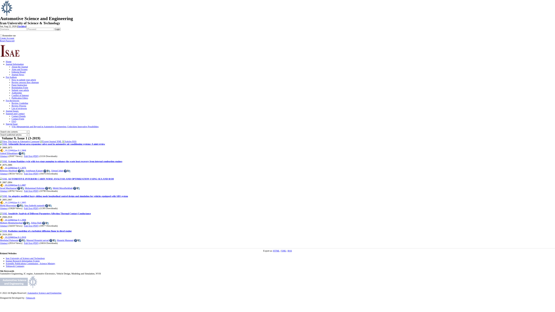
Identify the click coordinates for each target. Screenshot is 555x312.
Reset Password (7, 41)
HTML (276, 251)
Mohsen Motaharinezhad (11, 223)
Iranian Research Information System (23, 261)
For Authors (11, 77)
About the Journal (20, 67)
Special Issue (12, 124)
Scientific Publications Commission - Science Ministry (30, 263)
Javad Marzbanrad (8, 188)
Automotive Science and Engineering (44, 293)
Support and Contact (15, 113)
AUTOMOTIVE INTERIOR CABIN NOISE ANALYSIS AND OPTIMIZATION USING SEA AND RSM (61, 179)
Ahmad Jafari (57, 170)
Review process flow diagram (25, 82)
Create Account (7, 38)
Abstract (4, 156)
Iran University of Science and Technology (25, 258)
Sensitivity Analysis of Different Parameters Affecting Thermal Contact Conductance (49, 213)
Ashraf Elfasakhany (9, 153)
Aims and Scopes (19, 69)
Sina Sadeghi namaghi (34, 205)
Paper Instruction (19, 85)
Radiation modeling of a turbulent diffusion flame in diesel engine (40, 231)
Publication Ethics (20, 98)
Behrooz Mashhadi (8, 170)
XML (283, 251)
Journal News (18, 74)
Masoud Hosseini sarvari (37, 240)
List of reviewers (19, 108)
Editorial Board (19, 72)
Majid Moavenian (8, 205)
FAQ (14, 121)
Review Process (19, 106)
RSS (290, 251)
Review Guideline (20, 103)
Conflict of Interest (20, 95)
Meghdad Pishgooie (9, 240)
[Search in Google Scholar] (20, 153)
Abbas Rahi (36, 223)
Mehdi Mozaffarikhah (63, 188)
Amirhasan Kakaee (34, 170)
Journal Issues (12, 111)
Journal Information (15, 64)
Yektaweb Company (15, 266)
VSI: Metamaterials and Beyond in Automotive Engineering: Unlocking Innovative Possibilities (55, 126)
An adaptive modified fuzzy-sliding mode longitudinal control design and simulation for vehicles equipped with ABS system (68, 196)
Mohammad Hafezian (35, 188)
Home (8, 61)
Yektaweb (30, 298)
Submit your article (20, 90)
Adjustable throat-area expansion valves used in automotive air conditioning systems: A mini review (56, 144)
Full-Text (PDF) (31, 156)
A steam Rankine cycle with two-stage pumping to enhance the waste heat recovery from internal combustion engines (65, 161)
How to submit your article (24, 80)
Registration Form (20, 87)
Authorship (17, 93)
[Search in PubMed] (23, 153)
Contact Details (19, 116)
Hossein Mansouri (65, 240)
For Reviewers (12, 100)
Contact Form (18, 119)
